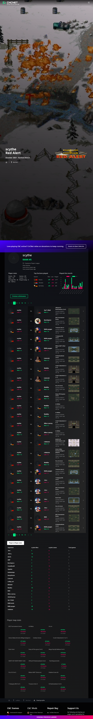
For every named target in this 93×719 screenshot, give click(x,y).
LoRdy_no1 (11, 581)
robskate (10, 609)
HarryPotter (11, 575)
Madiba (10, 588)
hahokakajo (11, 572)
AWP (9, 560)
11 (25, 303)
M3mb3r (10, 584)
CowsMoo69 (11, 566)
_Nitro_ (10, 554)
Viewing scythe (39, 700)
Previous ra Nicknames (19, 296)
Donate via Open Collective (76, 246)
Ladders (16, 700)
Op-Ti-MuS (11, 600)
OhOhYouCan (11, 597)
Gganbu (10, 569)
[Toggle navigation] (89, 3)
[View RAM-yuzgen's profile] (38, 330)
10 (22, 303)
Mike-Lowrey (11, 594)
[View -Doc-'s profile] (38, 481)
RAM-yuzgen (11, 606)
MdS (9, 591)
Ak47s (9, 557)
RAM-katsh (11, 603)
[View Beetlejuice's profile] (38, 321)
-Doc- (9, 550)
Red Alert (14, 162)
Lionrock (10, 578)
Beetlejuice (11, 563)
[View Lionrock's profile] (38, 359)
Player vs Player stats (15, 543)
